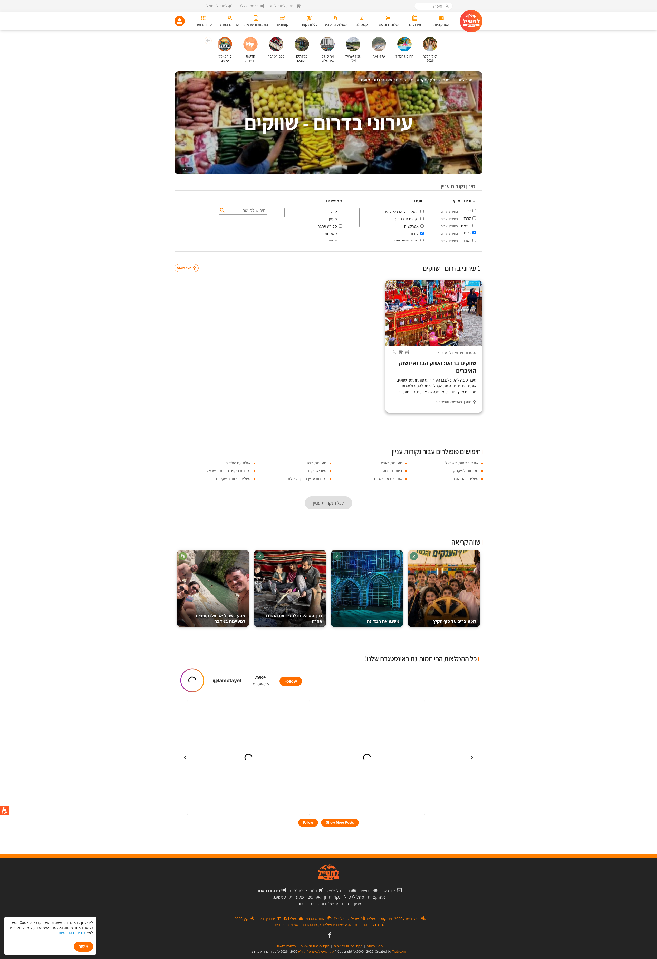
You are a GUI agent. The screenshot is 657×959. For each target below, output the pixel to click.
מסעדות (296, 897)
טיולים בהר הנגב (465, 478)
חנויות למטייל (338, 891)
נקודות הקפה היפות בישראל (228, 470)
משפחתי (330, 233)
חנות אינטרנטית (303, 891)
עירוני (414, 233)
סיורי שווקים (317, 470)
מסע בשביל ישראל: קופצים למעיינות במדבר (220, 618)
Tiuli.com (399, 951)
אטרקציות (376, 897)
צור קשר (388, 891)
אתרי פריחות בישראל (461, 463)
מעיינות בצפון (315, 463)
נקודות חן (332, 897)
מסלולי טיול (354, 897)
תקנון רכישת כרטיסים (348, 946)
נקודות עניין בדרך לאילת (307, 478)
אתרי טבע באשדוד (387, 478)
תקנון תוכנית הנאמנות (315, 946)
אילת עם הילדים (237, 463)
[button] (207, 41)
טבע (333, 211)
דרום (468, 233)
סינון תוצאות (461, 258)
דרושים (366, 891)
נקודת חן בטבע (407, 219)
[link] (329, 935)
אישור (83, 946)
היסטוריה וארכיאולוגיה (401, 211)
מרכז (467, 218)
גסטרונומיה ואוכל (405, 241)
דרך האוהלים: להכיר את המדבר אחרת (293, 618)
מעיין (333, 219)
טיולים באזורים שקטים (233, 478)
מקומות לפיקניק (465, 470)
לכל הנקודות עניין (328, 503)
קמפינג (279, 897)
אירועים (314, 897)
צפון (468, 211)
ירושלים (466, 226)
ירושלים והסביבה (324, 904)
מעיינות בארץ (391, 463)
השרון (467, 240)
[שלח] (221, 210)
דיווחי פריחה (392, 470)
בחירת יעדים (449, 211)
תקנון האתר (375, 946)
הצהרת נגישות (286, 946)
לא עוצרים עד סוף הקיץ (454, 621)
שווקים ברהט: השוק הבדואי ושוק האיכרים (437, 366)
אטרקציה (411, 226)
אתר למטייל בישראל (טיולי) (316, 951)
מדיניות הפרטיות (72, 932)
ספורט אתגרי (327, 226)
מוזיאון (331, 241)
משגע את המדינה (383, 621)
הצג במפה (188, 258)
